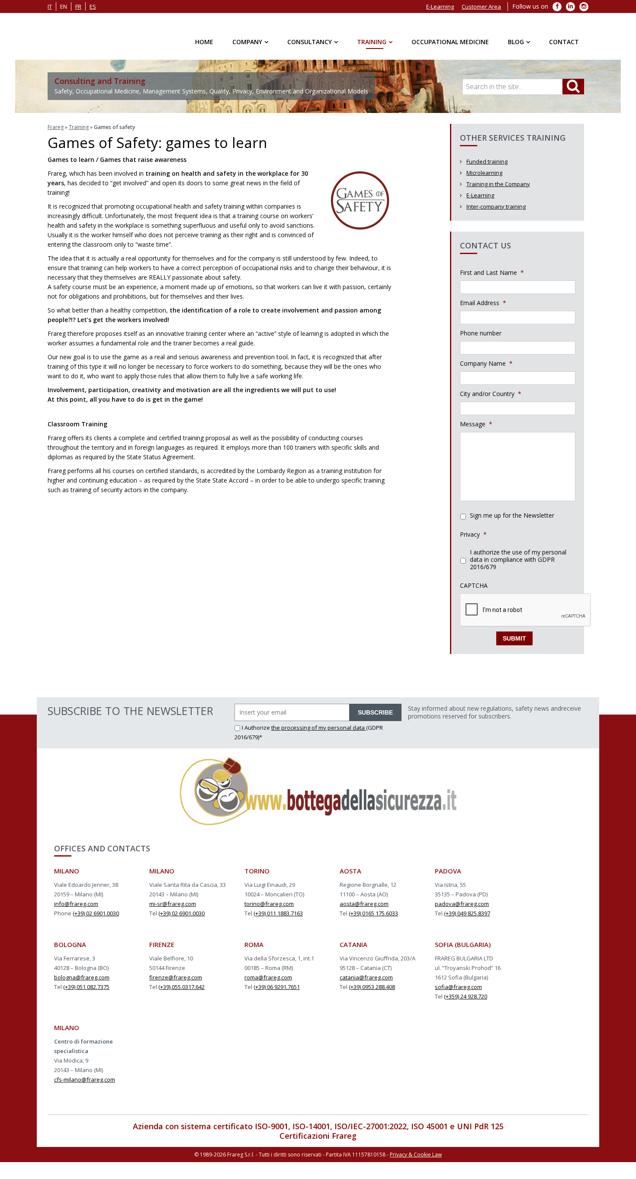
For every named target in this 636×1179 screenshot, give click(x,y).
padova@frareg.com (462, 904)
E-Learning (440, 6)
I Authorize (256, 727)
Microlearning (484, 173)
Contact (564, 42)
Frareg (56, 127)
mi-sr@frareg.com (172, 904)
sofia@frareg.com (458, 987)
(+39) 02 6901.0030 (96, 913)
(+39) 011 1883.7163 (278, 913)
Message (476, 424)
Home (204, 42)
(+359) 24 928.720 (465, 996)
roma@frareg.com (268, 977)
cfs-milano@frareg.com (84, 1079)
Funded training (487, 161)
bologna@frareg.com (81, 977)
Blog (516, 42)
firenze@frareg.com (175, 977)
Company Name (486, 363)
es (93, 6)
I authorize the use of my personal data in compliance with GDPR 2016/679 (518, 559)
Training (371, 42)
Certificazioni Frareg (318, 1136)
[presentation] (525, 610)
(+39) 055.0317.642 (181, 987)
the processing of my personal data (318, 727)
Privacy (473, 534)
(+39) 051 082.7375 (86, 987)
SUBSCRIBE (375, 712)
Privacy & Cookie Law (416, 1154)
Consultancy (309, 42)
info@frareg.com (76, 904)
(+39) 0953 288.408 (372, 987)
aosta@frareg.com (364, 904)
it (50, 6)
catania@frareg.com (366, 977)
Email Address (483, 303)
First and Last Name (492, 273)
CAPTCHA (474, 586)
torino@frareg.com (269, 904)
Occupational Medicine (450, 42)
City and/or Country (490, 394)
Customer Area (481, 6)
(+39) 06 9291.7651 (277, 987)
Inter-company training (496, 206)
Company (247, 42)
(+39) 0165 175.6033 (373, 913)
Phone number (480, 333)
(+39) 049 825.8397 (467, 913)
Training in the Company (498, 184)
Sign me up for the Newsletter (512, 515)
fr (78, 6)
